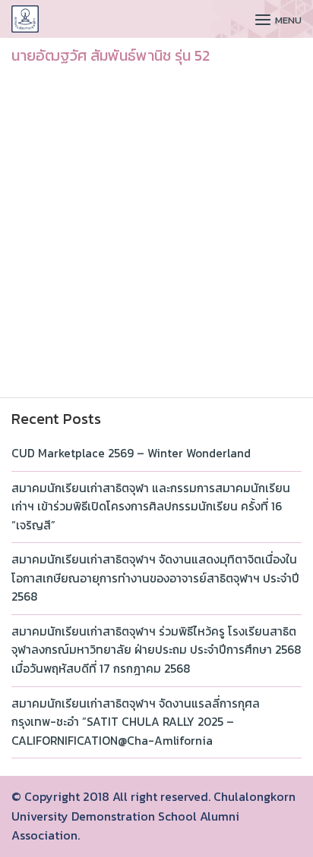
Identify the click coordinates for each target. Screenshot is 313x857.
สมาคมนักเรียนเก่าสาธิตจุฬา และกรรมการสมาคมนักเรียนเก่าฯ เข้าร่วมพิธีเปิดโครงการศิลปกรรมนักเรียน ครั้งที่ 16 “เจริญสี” (150, 506)
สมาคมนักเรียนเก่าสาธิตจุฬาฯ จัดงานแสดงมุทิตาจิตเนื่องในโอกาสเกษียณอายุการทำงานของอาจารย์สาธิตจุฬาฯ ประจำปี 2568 (155, 578)
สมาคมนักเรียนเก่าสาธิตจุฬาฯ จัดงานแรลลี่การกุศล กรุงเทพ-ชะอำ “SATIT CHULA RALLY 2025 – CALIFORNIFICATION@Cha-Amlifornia (135, 722)
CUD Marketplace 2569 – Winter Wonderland (131, 453)
